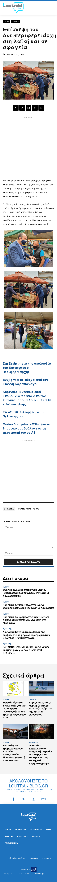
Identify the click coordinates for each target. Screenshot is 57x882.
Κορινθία (15, 21)
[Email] (28, 108)
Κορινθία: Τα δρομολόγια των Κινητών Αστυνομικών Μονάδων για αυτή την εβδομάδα (26, 620)
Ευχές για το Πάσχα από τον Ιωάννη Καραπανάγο (25, 381)
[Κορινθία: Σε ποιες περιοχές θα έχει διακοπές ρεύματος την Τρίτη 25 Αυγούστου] (41, 688)
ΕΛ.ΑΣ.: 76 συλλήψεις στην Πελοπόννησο (23, 414)
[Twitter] (23, 799)
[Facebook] (16, 108)
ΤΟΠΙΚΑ (6, 21)
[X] (22, 108)
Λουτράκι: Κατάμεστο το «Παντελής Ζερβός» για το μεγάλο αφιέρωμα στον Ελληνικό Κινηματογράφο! (26, 635)
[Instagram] (33, 799)
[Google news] (43, 799)
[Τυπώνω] (41, 108)
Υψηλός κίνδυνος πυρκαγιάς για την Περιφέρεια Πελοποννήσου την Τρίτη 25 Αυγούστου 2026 (26, 593)
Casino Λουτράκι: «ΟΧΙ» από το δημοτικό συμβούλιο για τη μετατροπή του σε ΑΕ (26, 428)
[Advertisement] (28, 147)
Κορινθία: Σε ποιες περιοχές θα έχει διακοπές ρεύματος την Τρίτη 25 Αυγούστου (28, 606)
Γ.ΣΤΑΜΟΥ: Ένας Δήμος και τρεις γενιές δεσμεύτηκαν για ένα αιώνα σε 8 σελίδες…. (26, 650)
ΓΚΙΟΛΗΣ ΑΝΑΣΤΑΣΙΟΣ (27, 508)
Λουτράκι (7, 628)
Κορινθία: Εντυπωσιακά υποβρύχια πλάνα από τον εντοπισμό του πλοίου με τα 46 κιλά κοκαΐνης (27, 397)
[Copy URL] (35, 108)
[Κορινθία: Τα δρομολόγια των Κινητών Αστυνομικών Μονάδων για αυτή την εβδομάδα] (15, 731)
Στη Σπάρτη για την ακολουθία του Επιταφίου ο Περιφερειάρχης (27, 367)
